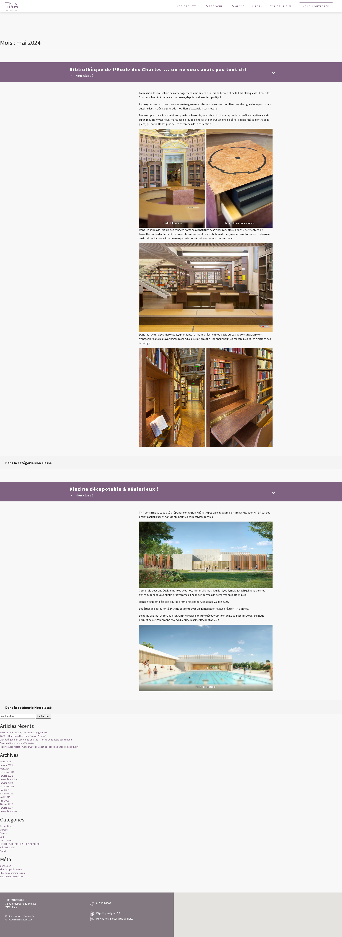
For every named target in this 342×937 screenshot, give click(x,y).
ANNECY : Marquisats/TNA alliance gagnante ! (23, 732)
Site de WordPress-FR (12, 876)
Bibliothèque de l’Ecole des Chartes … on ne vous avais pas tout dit (36, 739)
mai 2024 (4, 768)
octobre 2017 (7, 793)
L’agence (238, 6)
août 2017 (5, 797)
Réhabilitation (7, 847)
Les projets (187, 6)
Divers (3, 833)
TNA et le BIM (280, 6)
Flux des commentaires (12, 873)
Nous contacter (316, 6)
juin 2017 (4, 800)
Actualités (5, 826)
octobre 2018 (7, 786)
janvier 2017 (6, 807)
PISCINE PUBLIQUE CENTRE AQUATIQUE (20, 844)
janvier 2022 (6, 775)
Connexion (5, 865)
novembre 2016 (8, 811)
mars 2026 (5, 761)
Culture (4, 829)
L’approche (214, 6)
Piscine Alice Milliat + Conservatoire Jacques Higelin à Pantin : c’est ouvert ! (39, 746)
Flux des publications (11, 869)
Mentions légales (13, 916)
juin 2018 (4, 790)
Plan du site (29, 916)
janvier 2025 (6, 765)
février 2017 (6, 804)
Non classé (85, 76)
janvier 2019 (6, 782)
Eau (2, 836)
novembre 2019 (8, 779)
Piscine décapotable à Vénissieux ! (18, 743)
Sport (3, 851)
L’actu (257, 6)
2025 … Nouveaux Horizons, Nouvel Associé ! (23, 736)
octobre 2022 (7, 772)
